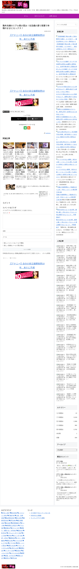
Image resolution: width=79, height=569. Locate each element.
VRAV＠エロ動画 (36, 515)
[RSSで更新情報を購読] (28, 127)
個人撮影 (18, 111)
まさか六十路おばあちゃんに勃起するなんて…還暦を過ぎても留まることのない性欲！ (66, 96)
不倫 (13, 111)
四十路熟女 (6, 111)
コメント (6, 213)
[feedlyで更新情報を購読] (25, 127)
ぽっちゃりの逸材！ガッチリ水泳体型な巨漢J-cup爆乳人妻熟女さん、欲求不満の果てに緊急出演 (66, 71)
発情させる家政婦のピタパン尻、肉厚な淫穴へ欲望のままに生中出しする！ (66, 119)
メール (5, 237)
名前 (4, 231)
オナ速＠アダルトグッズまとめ (40, 513)
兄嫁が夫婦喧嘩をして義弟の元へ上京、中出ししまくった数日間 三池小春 (66, 197)
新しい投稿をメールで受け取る (14, 245)
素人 (23, 111)
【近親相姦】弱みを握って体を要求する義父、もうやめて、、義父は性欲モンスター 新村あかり (66, 46)
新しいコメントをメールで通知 (14, 243)
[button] (35, 119)
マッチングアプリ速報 (38, 518)
